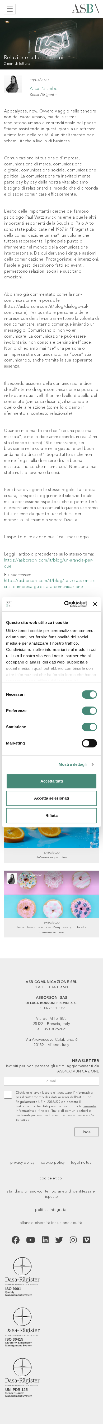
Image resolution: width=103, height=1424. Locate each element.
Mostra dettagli (73, 764)
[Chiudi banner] (95, 604)
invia (87, 1132)
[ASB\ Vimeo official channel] (86, 1241)
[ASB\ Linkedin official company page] (45, 1241)
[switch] (89, 710)
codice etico (51, 1178)
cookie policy (53, 1162)
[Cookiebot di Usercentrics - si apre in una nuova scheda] (65, 604)
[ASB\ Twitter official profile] (59, 1241)
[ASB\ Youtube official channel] (30, 1241)
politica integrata (50, 1210)
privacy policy (22, 1162)
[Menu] (10, 9)
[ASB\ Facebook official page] (16, 1241)
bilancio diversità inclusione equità (51, 1223)
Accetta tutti (51, 781)
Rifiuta (51, 815)
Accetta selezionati (51, 798)
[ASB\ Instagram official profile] (73, 1241)
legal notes (81, 1162)
